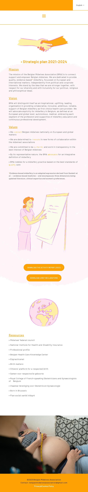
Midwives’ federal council (22, 340)
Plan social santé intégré (22, 395)
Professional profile (20, 349)
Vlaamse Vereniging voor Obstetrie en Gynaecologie (35, 386)
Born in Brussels (18, 390)
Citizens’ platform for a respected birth (29, 369)
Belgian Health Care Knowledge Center (29, 354)
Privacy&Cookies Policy (44, 486)
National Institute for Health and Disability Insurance (36, 345)
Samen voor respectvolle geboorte (27, 373)
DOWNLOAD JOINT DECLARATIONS (44, 278)
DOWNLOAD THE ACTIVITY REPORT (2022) (44, 267)
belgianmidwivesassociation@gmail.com (48, 482)
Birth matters (16, 364)
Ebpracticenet (17, 359)
